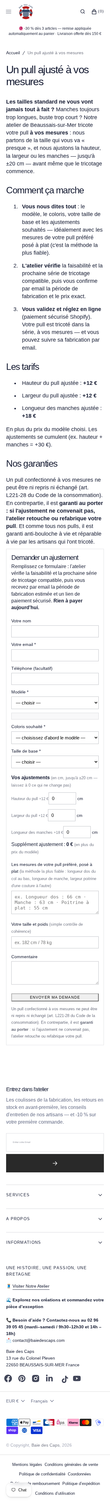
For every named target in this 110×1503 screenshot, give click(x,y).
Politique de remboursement (35, 1483)
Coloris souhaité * (28, 726)
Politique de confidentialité (42, 1474)
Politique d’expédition (81, 1483)
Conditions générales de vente (71, 1464)
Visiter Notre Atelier (31, 1286)
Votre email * (23, 644)
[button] (82, 11)
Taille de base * (26, 751)
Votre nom (21, 620)
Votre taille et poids (47, 928)
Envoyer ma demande (55, 997)
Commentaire (24, 956)
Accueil (13, 52)
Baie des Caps (45, 1445)
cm (47, 798)
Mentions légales (27, 1464)
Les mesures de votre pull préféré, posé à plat (53, 875)
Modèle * (19, 691)
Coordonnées (79, 1474)
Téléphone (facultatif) (32, 668)
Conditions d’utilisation (55, 1493)
